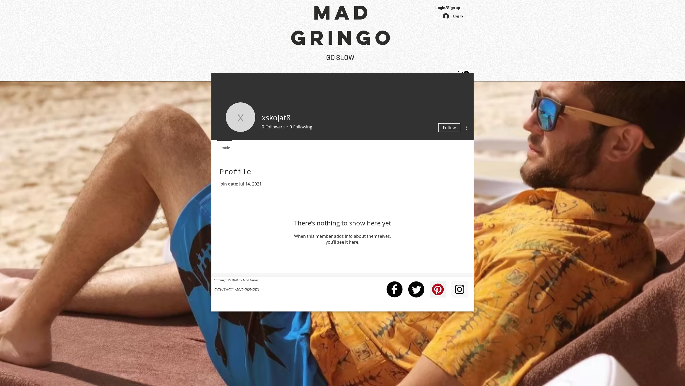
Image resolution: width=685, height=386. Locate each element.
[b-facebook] (394, 289)
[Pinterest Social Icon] (438, 289)
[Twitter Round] (416, 289)
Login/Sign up (447, 7)
